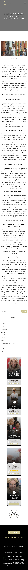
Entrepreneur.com (19, 38)
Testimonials (14, 551)
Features (3, 337)
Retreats (5, 323)
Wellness (3, 321)
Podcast (3, 326)
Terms (15, 552)
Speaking (3, 335)
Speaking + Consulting (9, 343)
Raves (2, 340)
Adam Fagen (16, 58)
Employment (8, 552)
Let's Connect (14, 532)
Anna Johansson (19, 36)
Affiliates (6, 551)
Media (20, 551)
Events (3, 332)
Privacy (21, 552)
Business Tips (4, 329)
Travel (2, 351)
